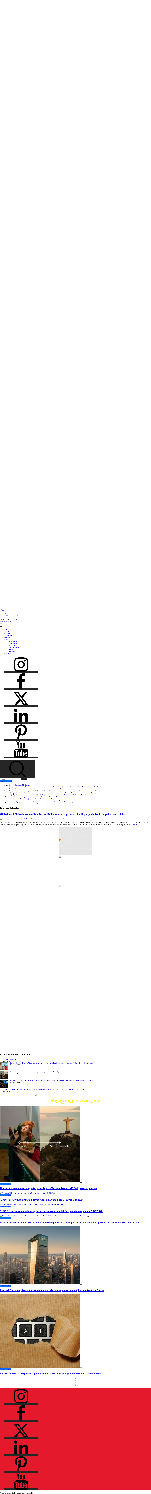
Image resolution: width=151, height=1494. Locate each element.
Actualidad (8, 631)
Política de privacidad (11, 616)
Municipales (13, 641)
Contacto (7, 614)
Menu (2, 610)
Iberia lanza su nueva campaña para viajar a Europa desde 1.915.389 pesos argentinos (44, 789)
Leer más (134, 825)
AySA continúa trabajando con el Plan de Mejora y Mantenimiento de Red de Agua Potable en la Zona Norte (51, 795)
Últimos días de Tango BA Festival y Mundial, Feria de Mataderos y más (39, 799)
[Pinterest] (21, 740)
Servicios (12, 651)
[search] (17, 769)
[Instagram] (21, 672)
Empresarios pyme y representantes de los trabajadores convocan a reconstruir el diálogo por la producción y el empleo (56, 791)
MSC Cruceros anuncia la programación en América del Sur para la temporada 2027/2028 (51, 1211)
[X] (21, 706)
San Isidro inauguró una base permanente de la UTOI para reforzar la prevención (42, 797)
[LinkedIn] (21, 723)
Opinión (7, 637)
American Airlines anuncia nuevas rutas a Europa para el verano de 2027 (41, 1199)
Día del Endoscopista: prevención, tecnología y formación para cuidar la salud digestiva (44, 803)
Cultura (7, 633)
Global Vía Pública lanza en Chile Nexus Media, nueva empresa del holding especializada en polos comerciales (62, 814)
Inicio (6, 629)
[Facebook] (21, 689)
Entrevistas (8, 635)
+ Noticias (8, 639)
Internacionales (14, 647)
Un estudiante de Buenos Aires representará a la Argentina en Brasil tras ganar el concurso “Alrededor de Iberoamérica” (56, 787)
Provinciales (13, 643)
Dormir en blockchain (22, 785)
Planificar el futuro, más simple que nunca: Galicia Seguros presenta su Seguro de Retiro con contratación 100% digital (57, 793)
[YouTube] (21, 757)
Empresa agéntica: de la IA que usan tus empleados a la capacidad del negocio (41, 801)
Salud (11, 649)
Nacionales (13, 645)
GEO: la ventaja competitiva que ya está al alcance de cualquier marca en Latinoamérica (50, 1373)
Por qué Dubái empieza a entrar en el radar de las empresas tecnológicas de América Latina (52, 1290)
